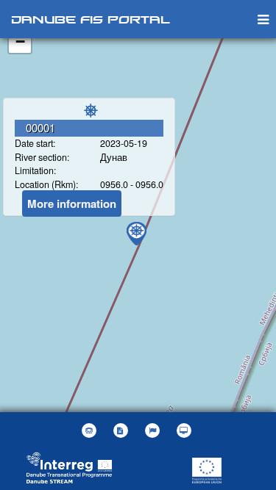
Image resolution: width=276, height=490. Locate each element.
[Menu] (263, 18)
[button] (154, 430)
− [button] (20, 41)
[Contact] (91, 430)
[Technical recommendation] (185, 430)
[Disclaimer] (122, 430)
